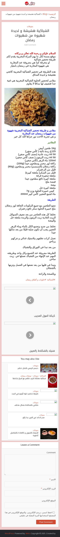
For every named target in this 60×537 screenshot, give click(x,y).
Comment (51, 452)
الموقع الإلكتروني (49, 500)
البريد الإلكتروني (48, 488)
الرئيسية (52, 14)
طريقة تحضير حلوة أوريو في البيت (25, 393)
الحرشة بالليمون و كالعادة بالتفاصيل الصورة (24, 434)
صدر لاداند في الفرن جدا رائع (34, 417)
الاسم (52, 479)
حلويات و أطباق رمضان (35, 279)
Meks (28, 533)
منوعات (30, 26)
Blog (45, 14)
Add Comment (30, 45)
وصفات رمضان (26, 376)
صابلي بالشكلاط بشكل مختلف (26, 405)
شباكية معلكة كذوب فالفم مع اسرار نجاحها (29, 378)
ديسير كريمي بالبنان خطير (28, 368)
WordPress (9, 533)
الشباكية (50, 279)
